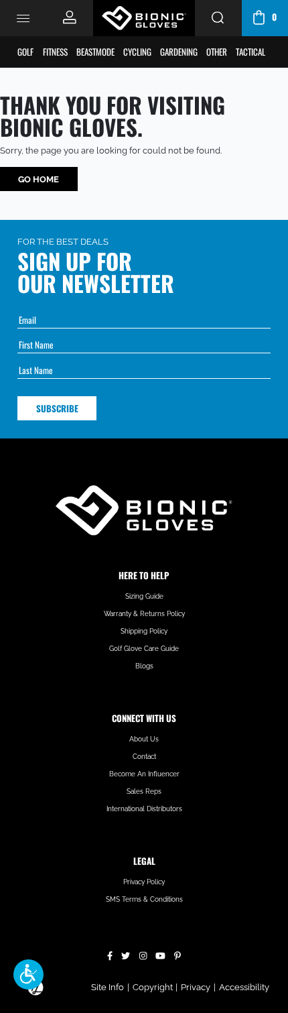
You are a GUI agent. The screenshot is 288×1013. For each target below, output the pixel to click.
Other (216, 51)
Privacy (195, 987)
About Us (144, 739)
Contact (144, 756)
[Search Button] (218, 18)
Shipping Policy (144, 631)
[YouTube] (160, 954)
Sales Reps (144, 791)
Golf (25, 51)
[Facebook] (110, 954)
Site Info (107, 987)
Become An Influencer (144, 774)
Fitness (55, 51)
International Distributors (144, 809)
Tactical (250, 51)
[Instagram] (143, 954)
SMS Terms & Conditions (144, 899)
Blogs (144, 666)
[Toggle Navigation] (23, 18)
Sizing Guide (144, 596)
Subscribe (57, 408)
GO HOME (38, 179)
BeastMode (95, 51)
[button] (28, 974)
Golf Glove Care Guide (144, 648)
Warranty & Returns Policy (144, 613)
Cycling (137, 51)
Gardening (179, 51)
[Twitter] (125, 954)
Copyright (153, 987)
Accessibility (244, 987)
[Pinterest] (177, 954)
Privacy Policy (144, 882)
